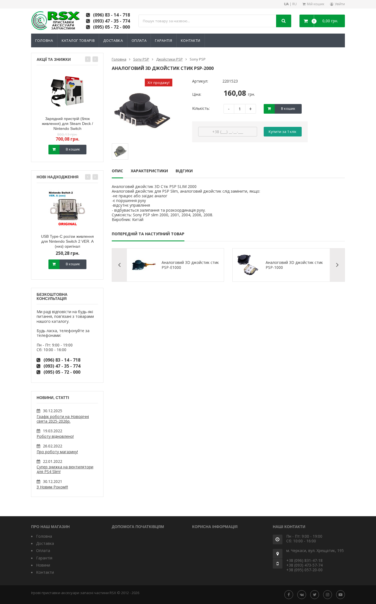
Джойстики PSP (169, 59)
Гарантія (163, 40)
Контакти (190, 40)
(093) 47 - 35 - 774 (111, 21)
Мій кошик (315, 4)
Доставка (113, 40)
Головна (44, 40)
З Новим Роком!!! (52, 487)
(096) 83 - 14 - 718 (111, 15)
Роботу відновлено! (55, 436)
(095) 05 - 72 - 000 (111, 27)
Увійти (340, 4)
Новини (43, 565)
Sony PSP (141, 59)
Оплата (139, 40)
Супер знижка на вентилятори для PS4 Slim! (65, 469)
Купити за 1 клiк (282, 131)
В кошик (73, 149)
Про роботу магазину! (57, 451)
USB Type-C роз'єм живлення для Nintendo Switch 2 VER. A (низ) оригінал (67, 241)
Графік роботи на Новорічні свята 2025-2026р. (63, 419)
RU (294, 4)
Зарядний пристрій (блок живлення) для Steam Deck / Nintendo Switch (67, 123)
